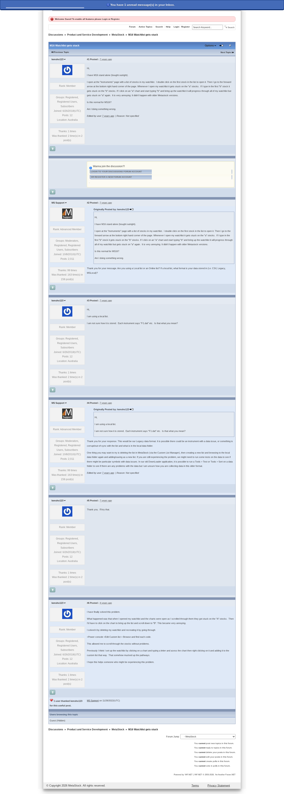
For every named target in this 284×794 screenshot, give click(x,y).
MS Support (58, 202)
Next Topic (226, 52)
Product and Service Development (87, 34)
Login (105, 19)
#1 (88, 59)
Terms (195, 785)
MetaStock (118, 34)
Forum (132, 27)
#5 (88, 500)
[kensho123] (67, 74)
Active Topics (145, 27)
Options (209, 45)
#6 (88, 603)
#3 (88, 300)
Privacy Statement (218, 785)
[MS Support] (67, 217)
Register (115, 19)
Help (168, 27)
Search (159, 27)
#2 (88, 202)
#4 (88, 403)
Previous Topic (61, 52)
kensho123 (57, 59)
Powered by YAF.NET (183, 775)
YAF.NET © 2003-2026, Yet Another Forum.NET (215, 775)
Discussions (55, 34)
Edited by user (94, 116)
